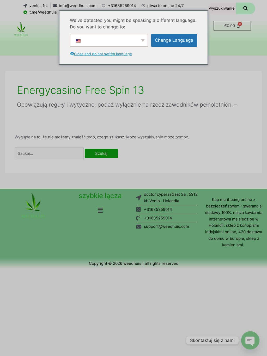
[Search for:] (50, 153)
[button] (100, 210)
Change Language (174, 40)
